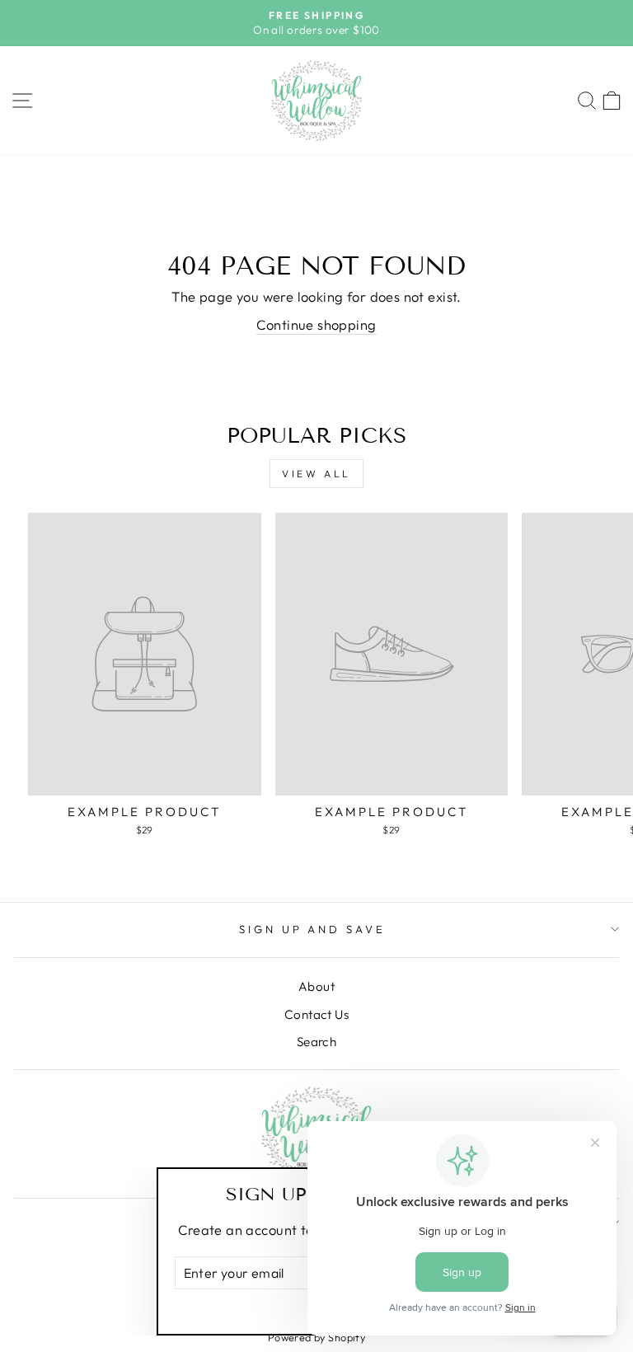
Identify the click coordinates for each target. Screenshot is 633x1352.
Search (316, 1041)
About (316, 986)
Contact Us (316, 1014)
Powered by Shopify (316, 1337)
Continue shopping (316, 324)
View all (316, 473)
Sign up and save (313, 929)
